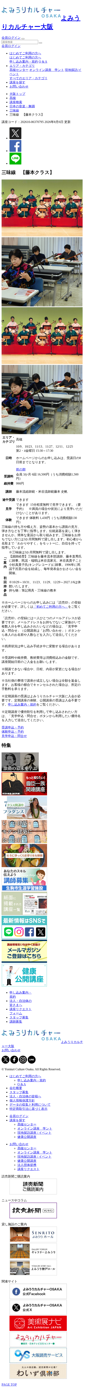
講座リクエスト (28, 1169)
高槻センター (18, 70)
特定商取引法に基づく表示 (28, 1108)
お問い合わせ (18, 86)
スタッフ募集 (18, 1017)
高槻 (12, 98)
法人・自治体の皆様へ (25, 1096)
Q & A (43, 61)
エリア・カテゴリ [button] (22, 65)
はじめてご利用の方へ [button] (25, 53)
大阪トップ (17, 93)
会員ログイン (11, 37)
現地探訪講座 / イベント (34, 1132)
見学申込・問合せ (14, 736)
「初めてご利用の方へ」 (50, 606)
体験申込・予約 (13, 731)
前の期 (21, 469)
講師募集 (15, 1021)
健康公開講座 (26, 1137)
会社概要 (15, 1088)
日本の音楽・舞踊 (22, 106)
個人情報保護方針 (22, 1100)
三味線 (14, 110)
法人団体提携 (26, 1165)
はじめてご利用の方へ (25, 57)
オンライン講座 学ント (46, 70)
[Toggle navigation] (23, 38)
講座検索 (15, 102)
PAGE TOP (9, 1384)
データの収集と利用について (30, 1104)
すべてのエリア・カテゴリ (28, 78)
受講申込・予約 (13, 727)
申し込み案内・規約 (23, 61)
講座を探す (17, 82)
